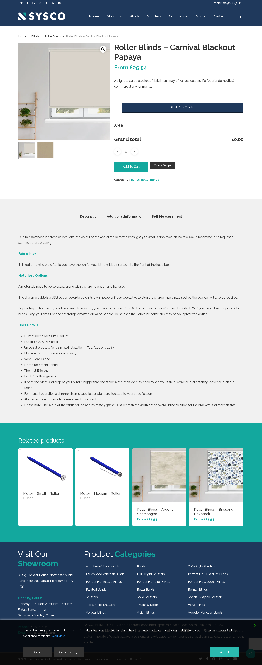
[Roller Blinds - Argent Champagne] (159, 475)
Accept (224, 652)
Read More (58, 636)
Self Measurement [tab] (167, 216)
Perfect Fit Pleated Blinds (104, 582)
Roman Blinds (198, 589)
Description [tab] (89, 216)
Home (22, 36)
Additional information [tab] (125, 216)
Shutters (92, 597)
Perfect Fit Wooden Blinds (206, 582)
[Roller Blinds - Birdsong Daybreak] (216, 475)
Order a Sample (162, 165)
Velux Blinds (196, 605)
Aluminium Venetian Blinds (104, 566)
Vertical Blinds (96, 612)
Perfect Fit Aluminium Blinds (208, 574)
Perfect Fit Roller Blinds (153, 582)
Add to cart (131, 167)
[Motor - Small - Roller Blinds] (45, 467)
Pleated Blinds (96, 589)
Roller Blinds (53, 36)
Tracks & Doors (148, 605)
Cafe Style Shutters (201, 566)
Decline (37, 652)
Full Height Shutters (151, 574)
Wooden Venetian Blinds (205, 612)
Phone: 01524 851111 (227, 3)
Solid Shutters (147, 597)
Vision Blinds (146, 612)
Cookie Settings (69, 652)
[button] (103, 49)
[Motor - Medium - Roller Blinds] (102, 467)
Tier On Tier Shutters (100, 605)
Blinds (35, 36)
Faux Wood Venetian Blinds (105, 574)
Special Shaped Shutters (205, 597)
